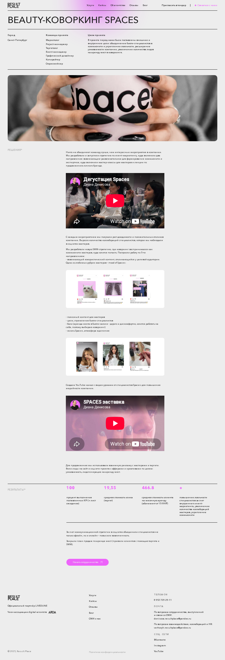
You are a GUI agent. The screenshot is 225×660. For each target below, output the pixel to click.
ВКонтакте (160, 639)
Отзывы (134, 5)
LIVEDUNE (41, 605)
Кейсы (102, 5)
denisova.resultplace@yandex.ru (172, 618)
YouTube (159, 651)
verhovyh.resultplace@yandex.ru (172, 627)
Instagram (160, 645)
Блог (145, 5)
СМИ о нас (95, 618)
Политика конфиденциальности (107, 652)
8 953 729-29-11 (163, 600)
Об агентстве (118, 5)
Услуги (90, 5)
